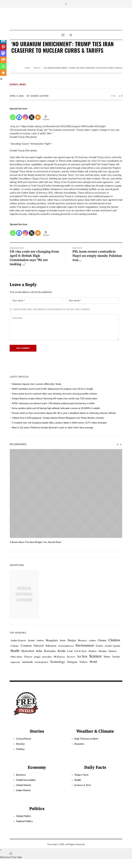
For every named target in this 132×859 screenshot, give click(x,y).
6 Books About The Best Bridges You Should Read (35, 542)
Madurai (93, 651)
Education (51, 645)
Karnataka (50, 651)
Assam (31, 640)
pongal (37, 656)
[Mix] (3, 60)
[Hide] (1, 79)
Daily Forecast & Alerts (86, 738)
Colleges (14, 645)
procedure (47, 656)
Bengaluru (52, 640)
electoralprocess (66, 645)
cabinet (92, 640)
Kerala (61, 651)
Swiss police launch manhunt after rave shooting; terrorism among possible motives (54, 393)
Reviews (71, 656)
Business (82, 640)
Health (14, 650)
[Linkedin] (3, 40)
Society (116, 656)
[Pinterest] (3, 47)
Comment (26, 645)
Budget (72, 640)
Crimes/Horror (23, 738)
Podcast (28, 656)
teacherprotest (41, 661)
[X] (31, 115)
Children (114, 640)
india (39, 651)
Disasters (79, 743)
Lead (69, 651)
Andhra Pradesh (18, 640)
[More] (38, 115)
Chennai (102, 640)
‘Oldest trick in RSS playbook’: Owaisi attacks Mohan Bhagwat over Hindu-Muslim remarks (58, 418)
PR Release (59, 656)
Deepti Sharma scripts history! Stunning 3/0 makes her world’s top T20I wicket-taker (54, 398)
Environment (85, 645)
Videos (83, 662)
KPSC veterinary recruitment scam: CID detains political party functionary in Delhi (53, 403)
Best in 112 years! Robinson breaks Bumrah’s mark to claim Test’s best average (52, 427)
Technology (57, 661)
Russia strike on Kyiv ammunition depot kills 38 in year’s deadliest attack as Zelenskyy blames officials (64, 413)
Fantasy (20, 749)
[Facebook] (19, 115)
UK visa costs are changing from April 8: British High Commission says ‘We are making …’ (34, 258)
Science (95, 655)
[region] (41, 832)
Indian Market (23, 790)
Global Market (23, 785)
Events (36, 68)
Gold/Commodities (26, 780)
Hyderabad (27, 651)
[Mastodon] (3, 53)
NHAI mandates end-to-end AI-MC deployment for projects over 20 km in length (52, 389)
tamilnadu (27, 662)
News (22, 84)
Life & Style (80, 651)
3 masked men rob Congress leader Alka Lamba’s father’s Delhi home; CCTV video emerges (59, 422)
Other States (16, 656)
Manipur (103, 651)
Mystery (20, 743)
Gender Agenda (112, 645)
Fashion (99, 645)
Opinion (112, 651)
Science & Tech (82, 785)
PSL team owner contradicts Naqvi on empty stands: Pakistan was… (97, 256)
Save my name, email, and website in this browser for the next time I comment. (51, 309)
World (93, 662)
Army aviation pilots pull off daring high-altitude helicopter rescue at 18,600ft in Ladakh (56, 408)
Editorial (39, 645)
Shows (107, 656)
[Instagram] (25, 115)
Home (27, 68)
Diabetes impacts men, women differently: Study (36, 384)
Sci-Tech (82, 656)
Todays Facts (81, 774)
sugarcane (15, 661)
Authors (40, 640)
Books (63, 640)
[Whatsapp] (13, 115)
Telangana (72, 661)
